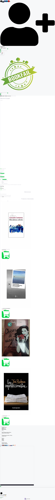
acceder (3, 196)
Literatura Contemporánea (6, 249)
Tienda (3, 186)
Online (1, 186)
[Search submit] (0, 486)
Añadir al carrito (2, 173)
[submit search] (7, 48)
